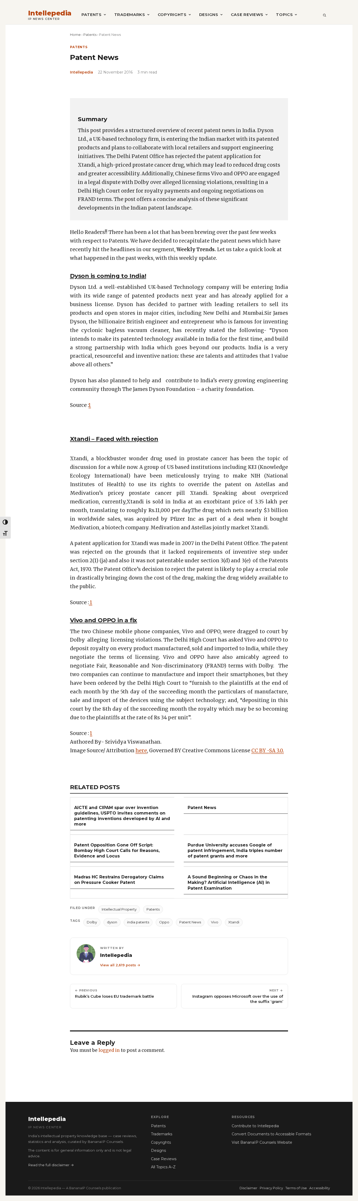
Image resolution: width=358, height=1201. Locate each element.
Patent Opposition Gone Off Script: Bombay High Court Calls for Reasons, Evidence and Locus (117, 850)
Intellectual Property (119, 909)
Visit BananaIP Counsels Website (262, 1142)
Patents (92, 14)
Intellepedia (50, 13)
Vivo (214, 922)
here (141, 751)
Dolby (92, 922)
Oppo (164, 922)
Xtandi (233, 922)
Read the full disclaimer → (51, 1165)
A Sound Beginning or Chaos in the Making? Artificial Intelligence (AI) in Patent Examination (229, 882)
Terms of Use (296, 1188)
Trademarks (129, 14)
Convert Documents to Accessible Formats (271, 1134)
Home (75, 34)
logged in (109, 1050)
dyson (112, 922)
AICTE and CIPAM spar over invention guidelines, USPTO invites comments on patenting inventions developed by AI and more (122, 816)
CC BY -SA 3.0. (267, 751)
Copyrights (172, 14)
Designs (208, 14)
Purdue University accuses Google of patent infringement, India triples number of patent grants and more (235, 850)
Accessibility (319, 1188)
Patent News (202, 807)
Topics (284, 14)
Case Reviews (247, 14)
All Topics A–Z (163, 1167)
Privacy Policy (271, 1188)
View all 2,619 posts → (120, 965)
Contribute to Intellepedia (255, 1126)
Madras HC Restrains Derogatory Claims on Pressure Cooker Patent (119, 879)
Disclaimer (248, 1188)
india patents (138, 922)
